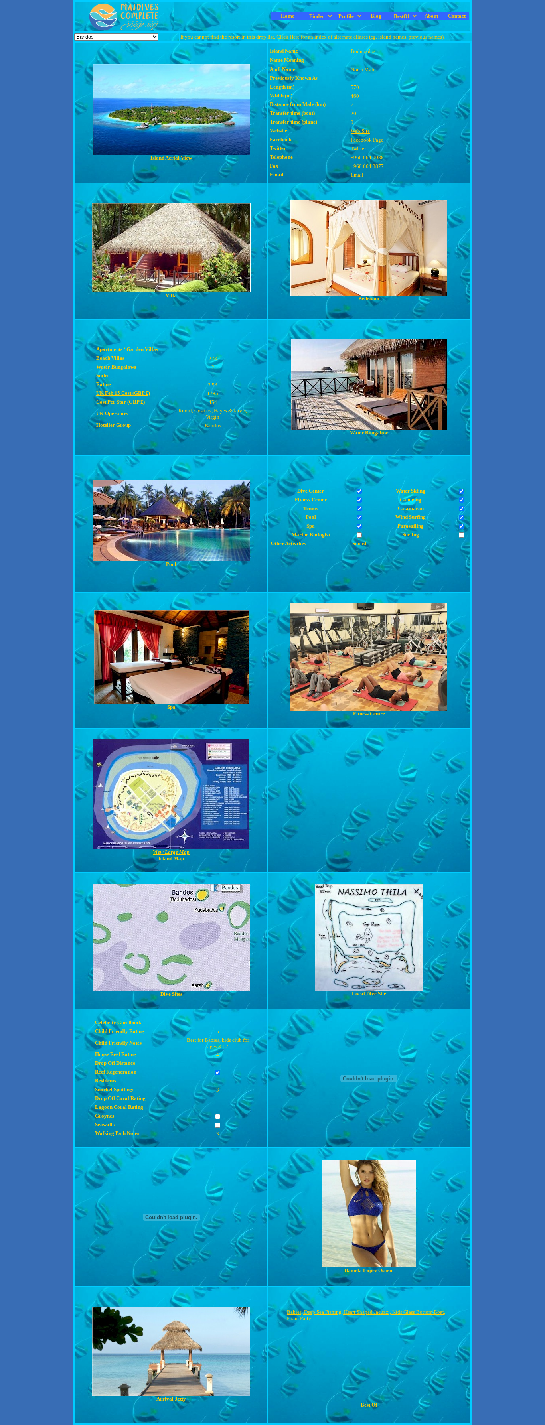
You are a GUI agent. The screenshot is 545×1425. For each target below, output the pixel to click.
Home (287, 16)
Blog (376, 16)
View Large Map (171, 852)
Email (357, 175)
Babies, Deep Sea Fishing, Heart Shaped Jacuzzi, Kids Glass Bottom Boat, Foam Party (366, 1315)
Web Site (360, 131)
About (431, 16)
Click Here (288, 37)
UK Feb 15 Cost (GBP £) (123, 393)
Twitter (358, 149)
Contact (457, 16)
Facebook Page (367, 140)
